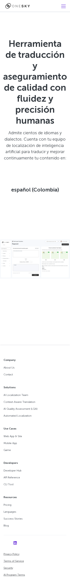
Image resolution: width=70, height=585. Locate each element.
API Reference (12, 477)
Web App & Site (13, 436)
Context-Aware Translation (19, 402)
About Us (9, 367)
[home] (17, 6)
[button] (62, 6)
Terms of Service (14, 561)
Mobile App (10, 443)
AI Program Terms (14, 574)
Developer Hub (12, 470)
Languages (10, 511)
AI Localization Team (16, 395)
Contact (8, 374)
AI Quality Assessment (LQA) (21, 408)
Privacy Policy (11, 554)
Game (7, 450)
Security (8, 568)
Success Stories (13, 518)
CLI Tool (8, 484)
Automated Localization (18, 415)
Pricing (7, 504)
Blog (6, 525)
